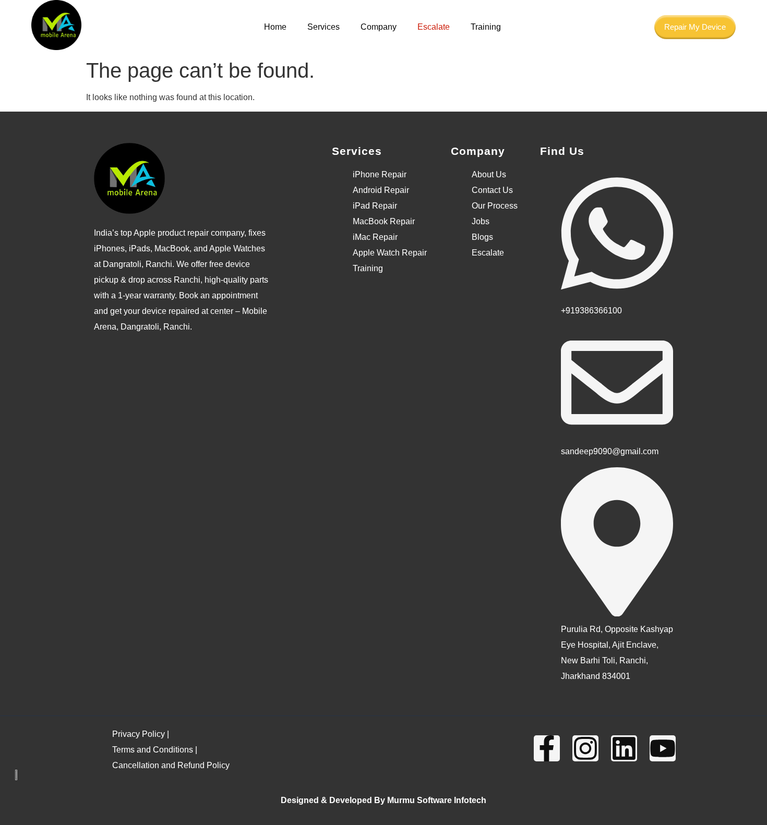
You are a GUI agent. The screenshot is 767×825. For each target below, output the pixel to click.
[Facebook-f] (547, 748)
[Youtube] (663, 748)
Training (486, 26)
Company (379, 26)
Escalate (433, 26)
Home (275, 26)
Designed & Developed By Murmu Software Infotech (383, 800)
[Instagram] (585, 748)
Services (323, 26)
